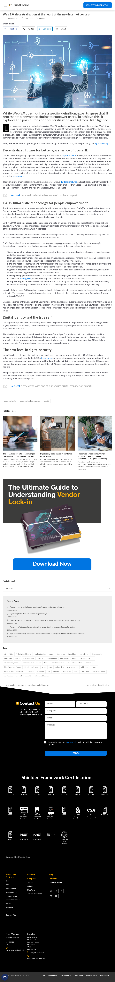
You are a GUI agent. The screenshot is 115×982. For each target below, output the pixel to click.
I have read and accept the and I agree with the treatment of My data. (75, 743)
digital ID (40, 658)
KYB (44, 667)
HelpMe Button (11, 896)
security (31, 671)
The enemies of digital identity (97, 685)
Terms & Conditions (50, 975)
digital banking (28, 658)
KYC (50, 667)
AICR (7, 885)
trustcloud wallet (99, 671)
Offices (30, 886)
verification (8, 676)
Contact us (53, 878)
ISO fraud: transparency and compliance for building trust (27, 685)
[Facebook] (56, 891)
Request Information (98, 5)
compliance (84, 654)
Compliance (104, 975)
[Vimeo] (51, 896)
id (68, 663)
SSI (49, 671)
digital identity (52, 658)
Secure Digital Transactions (14, 671)
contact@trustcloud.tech (32, 714)
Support (30, 882)
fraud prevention (58, 663)
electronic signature (11, 663)
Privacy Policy (66, 975)
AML (11, 654)
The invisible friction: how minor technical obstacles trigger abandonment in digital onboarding (92, 456)
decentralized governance (30, 401)
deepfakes (8, 658)
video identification (41, 676)
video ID (28, 676)
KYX (7, 881)
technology (66, 671)
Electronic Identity (86, 658)
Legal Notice (78, 975)
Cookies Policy (91, 975)
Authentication (40, 654)
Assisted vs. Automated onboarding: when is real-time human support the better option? (42, 627)
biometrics (61, 654)
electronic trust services (32, 663)
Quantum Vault (11, 915)
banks (51, 654)
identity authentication (12, 667)
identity (88, 663)
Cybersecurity (97, 654)
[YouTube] (56, 896)
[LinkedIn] (51, 891)
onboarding (59, 667)
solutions (40, 671)
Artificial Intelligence (23, 654)
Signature (9, 907)
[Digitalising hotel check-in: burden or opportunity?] (57, 433)
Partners (31, 874)
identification (77, 663)
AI (5, 654)
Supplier (56, 671)
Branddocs (72, 654)
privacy (93, 667)
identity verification (32, 667)
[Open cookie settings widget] (4, 977)
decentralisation (10, 401)
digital (17, 658)
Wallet (8, 903)
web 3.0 (46, 401)
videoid (19, 676)
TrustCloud (85, 671)
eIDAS (74, 658)
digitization (64, 658)
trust (76, 671)
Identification (11, 888)
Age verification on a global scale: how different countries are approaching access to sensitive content (47, 633)
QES (7, 911)
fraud (46, 663)
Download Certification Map (18, 857)
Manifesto (31, 890)
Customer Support (56, 882)
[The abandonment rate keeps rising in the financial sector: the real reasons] (20, 433)
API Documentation (34, 894)
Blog (51, 874)
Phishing (84, 667)
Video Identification (13, 900)
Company (31, 878)
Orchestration (72, 667)
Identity (42, 18)
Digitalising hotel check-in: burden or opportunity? (28, 614)
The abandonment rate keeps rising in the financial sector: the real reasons (19, 455)
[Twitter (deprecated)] (61, 891)
